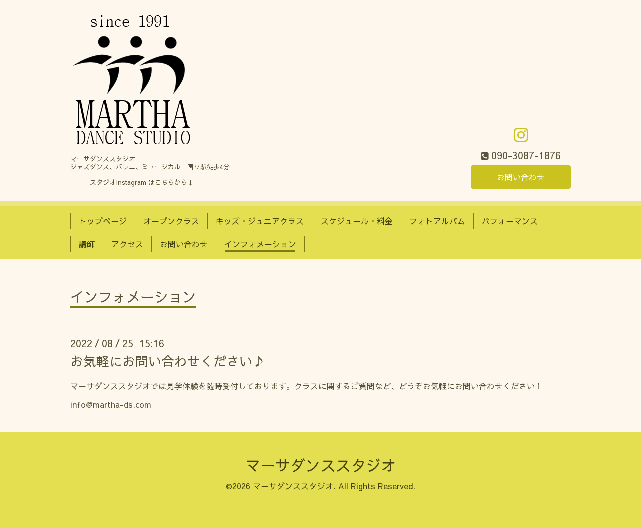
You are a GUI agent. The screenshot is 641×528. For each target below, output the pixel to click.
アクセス (127, 244)
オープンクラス (171, 221)
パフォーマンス (510, 221)
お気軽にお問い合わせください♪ (167, 361)
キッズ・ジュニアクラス (260, 221)
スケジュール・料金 (356, 221)
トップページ (103, 221)
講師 (87, 244)
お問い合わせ (521, 177)
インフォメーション (260, 244)
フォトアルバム (437, 221)
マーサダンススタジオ (320, 465)
